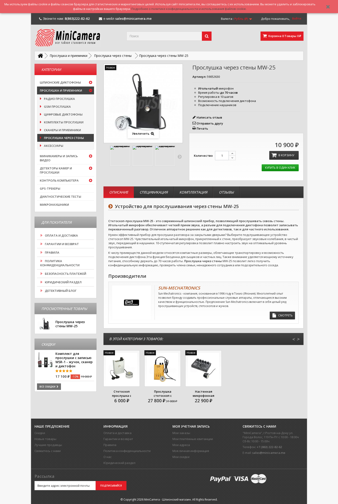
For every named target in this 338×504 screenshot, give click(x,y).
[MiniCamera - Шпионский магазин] (77, 38)
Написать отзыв (209, 117)
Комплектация (193, 192)
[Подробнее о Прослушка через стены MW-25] (45, 324)
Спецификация (154, 192)
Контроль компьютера (59, 180)
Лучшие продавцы (48, 445)
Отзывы (226, 192)
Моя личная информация (190, 451)
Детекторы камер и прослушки (56, 170)
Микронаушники (54, 205)
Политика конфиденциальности (60, 263)
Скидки (39, 433)
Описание (118, 192)
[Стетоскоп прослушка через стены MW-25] (120, 155)
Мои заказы (181, 433)
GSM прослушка (57, 106)
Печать (202, 128)
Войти (296, 18)
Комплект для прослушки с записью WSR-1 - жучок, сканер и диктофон (74, 359)
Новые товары (45, 439)
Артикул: (199, 77)
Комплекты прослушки (63, 122)
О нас (107, 457)
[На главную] (40, 56)
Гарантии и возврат (61, 244)
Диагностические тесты (60, 196)
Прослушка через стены (63, 138)
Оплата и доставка (61, 235)
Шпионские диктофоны (60, 82)
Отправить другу (210, 123)
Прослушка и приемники (61, 90)
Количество (203, 156)
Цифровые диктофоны (63, 114)
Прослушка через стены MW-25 (70, 324)
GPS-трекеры (50, 188)
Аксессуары (53, 146)
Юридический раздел (63, 282)
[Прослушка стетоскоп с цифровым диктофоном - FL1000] (162, 368)
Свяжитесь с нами (47, 451)
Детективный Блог (60, 291)
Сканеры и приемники (62, 130)
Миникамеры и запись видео (59, 158)
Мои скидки (180, 457)
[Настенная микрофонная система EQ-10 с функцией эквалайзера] (203, 368)
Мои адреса (181, 445)
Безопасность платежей (65, 274)
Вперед (179, 156)
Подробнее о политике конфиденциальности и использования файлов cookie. (188, 9)
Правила (51, 252)
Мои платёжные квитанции (192, 439)
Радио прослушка (59, 99)
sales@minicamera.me (268, 453)
